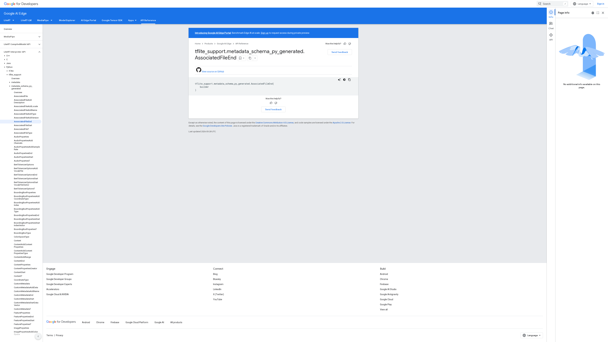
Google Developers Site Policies (217, 126)
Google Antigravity (389, 294)
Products (209, 43)
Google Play (386, 304)
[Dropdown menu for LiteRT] (14, 20)
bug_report (593, 13)
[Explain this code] (339, 79)
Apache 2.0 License (342, 122)
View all (384, 309)
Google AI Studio (388, 289)
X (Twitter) (218, 294)
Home (197, 43)
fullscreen (598, 13)
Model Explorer (67, 20)
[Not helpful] (349, 43)
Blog (215, 274)
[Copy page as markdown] (250, 58)
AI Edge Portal (88, 20)
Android (384, 274)
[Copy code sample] (349, 79)
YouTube (217, 299)
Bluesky (217, 279)
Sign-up (265, 33)
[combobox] (552, 4)
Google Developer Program (59, 274)
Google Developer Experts (59, 284)
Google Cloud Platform (137, 322)
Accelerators (52, 289)
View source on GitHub (212, 71)
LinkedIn (217, 289)
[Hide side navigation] (38, 336)
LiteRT (7, 20)
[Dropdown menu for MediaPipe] (52, 20)
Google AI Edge (15, 14)
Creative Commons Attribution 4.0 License (274, 122)
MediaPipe (43, 20)
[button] (19, 37)
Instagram (218, 284)
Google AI (159, 322)
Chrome (384, 279)
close (603, 13)
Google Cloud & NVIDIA (57, 294)
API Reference (148, 20)
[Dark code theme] (344, 79)
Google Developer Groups (59, 279)
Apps (131, 20)
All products (176, 322)
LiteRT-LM (26, 20)
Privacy (59, 335)
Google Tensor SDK (112, 20)
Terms (49, 335)
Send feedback (340, 52)
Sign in (600, 4)
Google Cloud (386, 299)
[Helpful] (344, 43)
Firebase (384, 284)
